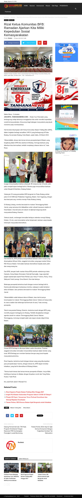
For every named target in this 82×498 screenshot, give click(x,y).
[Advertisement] (66, 29)
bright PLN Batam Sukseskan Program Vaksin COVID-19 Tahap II (28, 394)
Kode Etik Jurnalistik (49, 496)
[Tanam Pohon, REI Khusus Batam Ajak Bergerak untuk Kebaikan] (45, 468)
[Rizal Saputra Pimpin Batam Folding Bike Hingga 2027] (28, 468)
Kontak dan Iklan (68, 496)
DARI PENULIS (23, 459)
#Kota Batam (26, 407)
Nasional (32, 5)
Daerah (13, 17)
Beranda (6, 17)
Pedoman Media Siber (36, 496)
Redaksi (10, 38)
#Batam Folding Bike (15, 407)
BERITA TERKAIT (10, 459)
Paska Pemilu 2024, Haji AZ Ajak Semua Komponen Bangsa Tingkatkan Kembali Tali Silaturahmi (41, 430)
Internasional (40, 5)
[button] (75, 8)
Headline (12, 20)
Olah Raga (55, 5)
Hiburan (48, 5)
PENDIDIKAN (64, 5)
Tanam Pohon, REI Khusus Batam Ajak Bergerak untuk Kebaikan (28, 402)
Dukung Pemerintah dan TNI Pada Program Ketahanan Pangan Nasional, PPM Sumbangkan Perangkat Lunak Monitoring (15, 430)
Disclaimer (59, 496)
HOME (26, 5)
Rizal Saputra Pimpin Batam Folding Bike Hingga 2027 (25, 392)
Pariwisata (8, 11)
